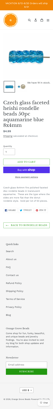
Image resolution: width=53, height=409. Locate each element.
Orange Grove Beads (20, 399)
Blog (8, 315)
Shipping (7, 136)
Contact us (12, 275)
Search (10, 251)
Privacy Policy (13, 307)
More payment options (26, 177)
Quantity (7, 146)
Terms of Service (15, 299)
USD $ (25, 390)
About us (11, 259)
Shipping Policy (14, 291)
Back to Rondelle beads (28, 225)
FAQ (8, 267)
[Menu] (48, 20)
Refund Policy (14, 283)
